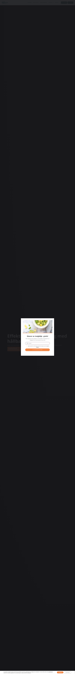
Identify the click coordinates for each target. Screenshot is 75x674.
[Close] (53, 316)
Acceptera (60, 672)
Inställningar (67, 672)
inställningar (50, 671)
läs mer (37, 347)
